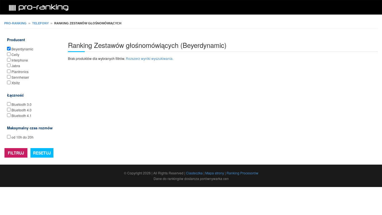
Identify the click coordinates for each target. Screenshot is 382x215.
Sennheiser (20, 77)
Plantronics (20, 71)
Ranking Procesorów (242, 172)
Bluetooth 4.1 (21, 115)
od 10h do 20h (22, 137)
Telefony (40, 23)
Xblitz (15, 82)
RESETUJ (42, 153)
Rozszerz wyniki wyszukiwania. (149, 58)
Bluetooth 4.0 (21, 110)
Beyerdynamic (22, 48)
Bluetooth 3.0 (21, 104)
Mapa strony (214, 172)
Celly (15, 54)
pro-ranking (15, 23)
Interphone (19, 60)
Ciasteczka (194, 172)
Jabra (15, 65)
